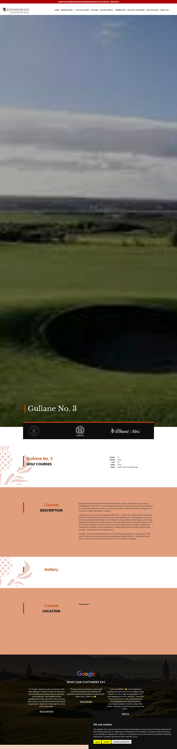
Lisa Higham (86, 701)
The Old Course (82, 10)
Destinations (67, 10)
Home (57, 10)
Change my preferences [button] (121, 742)
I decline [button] (106, 742)
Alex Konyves (46, 711)
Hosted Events (106, 10)
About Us (164, 10)
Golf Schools (152, 10)
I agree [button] (97, 742)
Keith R (125, 714)
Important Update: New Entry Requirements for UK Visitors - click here (88, 2)
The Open (94, 10)
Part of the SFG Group (19, 13)
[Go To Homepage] (15, 9)
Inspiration (120, 10)
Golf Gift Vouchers (136, 10)
